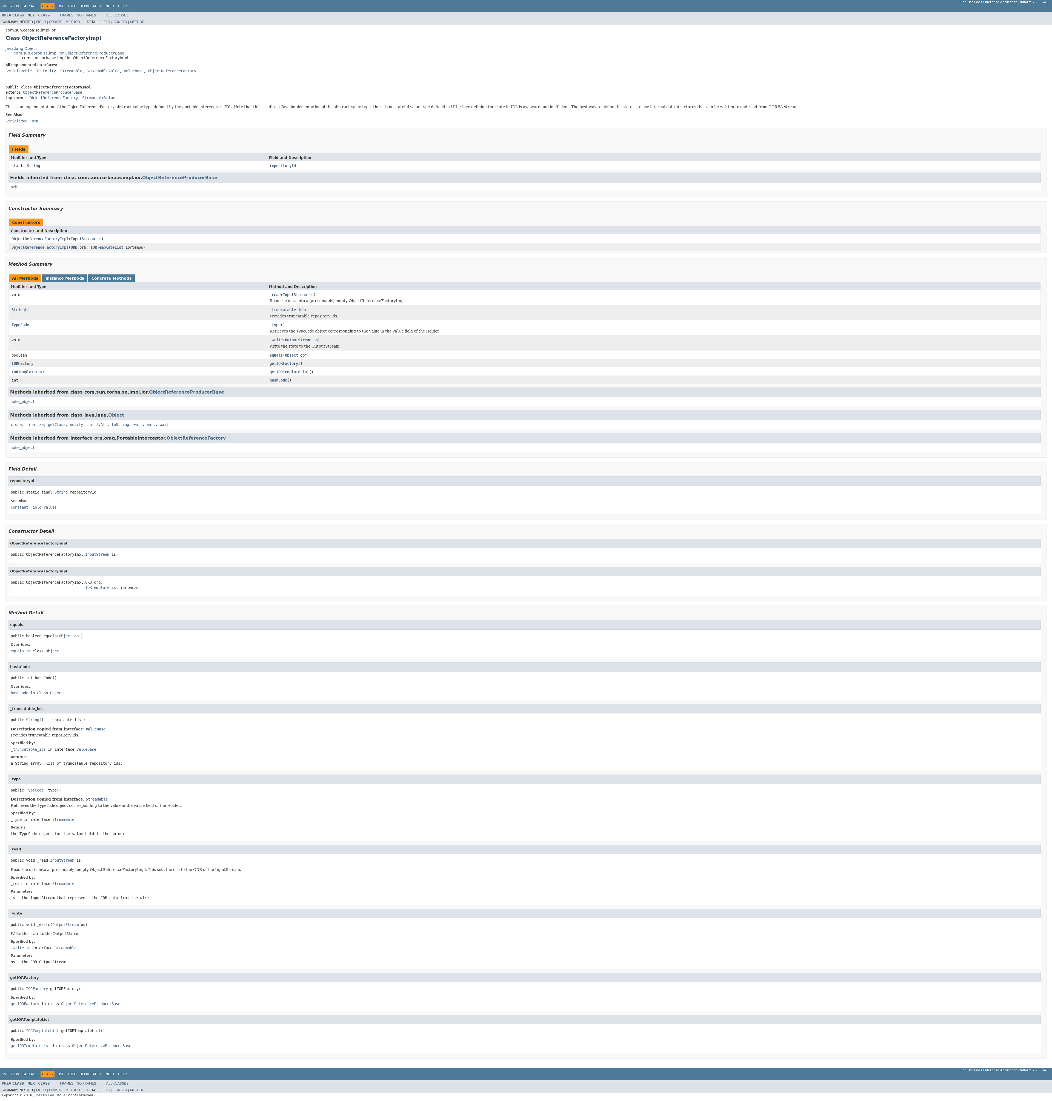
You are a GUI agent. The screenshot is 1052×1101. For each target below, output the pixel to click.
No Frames (86, 15)
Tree (72, 6)
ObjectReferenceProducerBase (52, 92)
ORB (74, 247)
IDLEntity (46, 71)
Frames (66, 15)
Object (291, 355)
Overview (10, 6)
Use (61, 6)
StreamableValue (103, 71)
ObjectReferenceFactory (172, 71)
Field (41, 22)
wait (137, 424)
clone (16, 424)
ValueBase (134, 71)
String (33, 166)
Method (73, 22)
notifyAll (97, 424)
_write (276, 340)
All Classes (117, 15)
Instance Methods (64, 278)
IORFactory (22, 363)
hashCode (278, 380)
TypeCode (20, 325)
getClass (56, 424)
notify (76, 424)
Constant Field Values (34, 507)
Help (122, 6)
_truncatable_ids (287, 310)
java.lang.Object (21, 48)
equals (276, 355)
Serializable (18, 71)
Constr (55, 22)
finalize (35, 424)
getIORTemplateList (289, 372)
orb (14, 187)
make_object (23, 401)
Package (30, 6)
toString (120, 424)
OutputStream (298, 340)
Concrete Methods (112, 278)
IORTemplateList (106, 247)
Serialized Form (21, 121)
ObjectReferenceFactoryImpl (40, 239)
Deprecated (90, 6)
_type (275, 325)
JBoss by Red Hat (47, 1095)
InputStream (83, 239)
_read (275, 295)
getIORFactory (284, 363)
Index (109, 6)
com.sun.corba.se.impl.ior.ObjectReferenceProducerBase (69, 53)
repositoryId (283, 166)
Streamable (71, 71)
